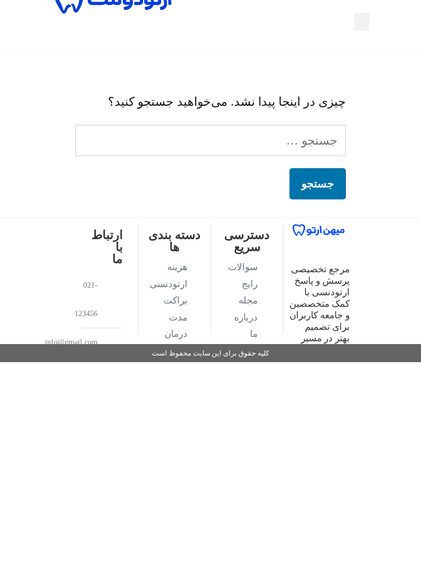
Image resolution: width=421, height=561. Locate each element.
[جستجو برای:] (210, 140)
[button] (361, 22)
